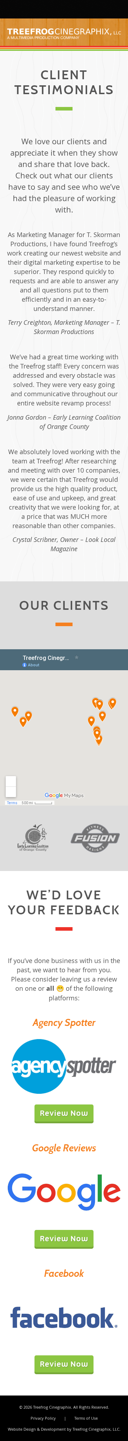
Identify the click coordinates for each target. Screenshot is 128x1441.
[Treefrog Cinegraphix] (16, 9)
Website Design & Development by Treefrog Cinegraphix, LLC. (64, 1429)
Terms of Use (86, 1418)
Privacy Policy (43, 1418)
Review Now (64, 1113)
